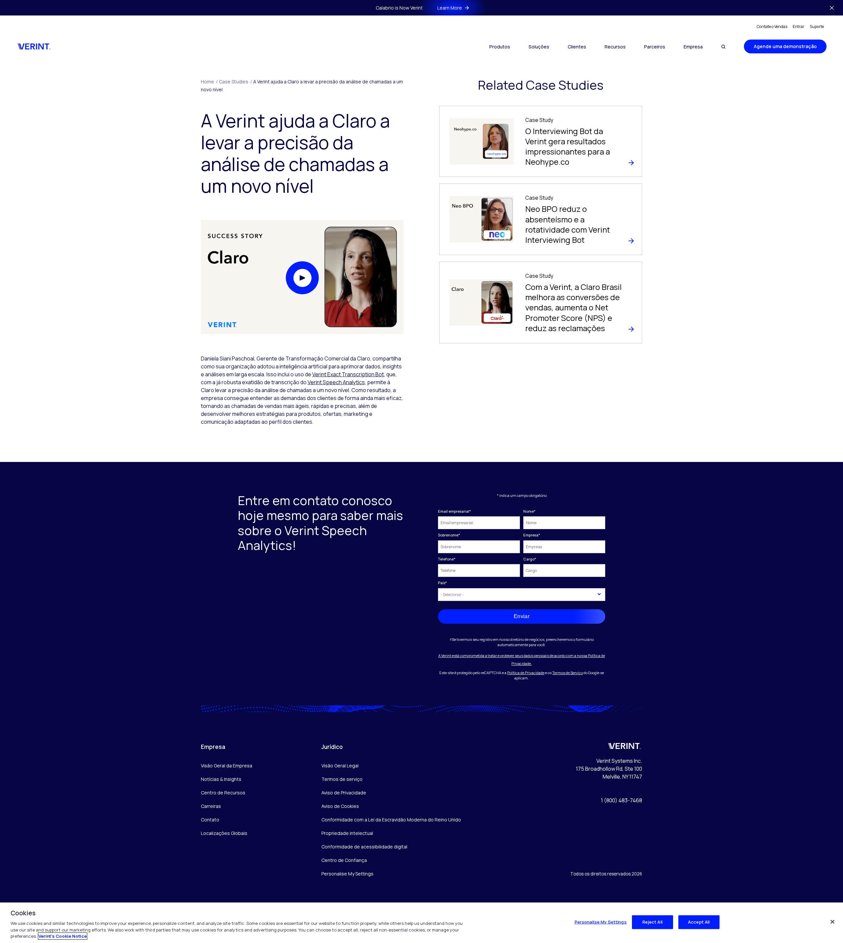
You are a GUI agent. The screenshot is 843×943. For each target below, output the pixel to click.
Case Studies (235, 81)
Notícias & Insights (221, 779)
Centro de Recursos (223, 792)
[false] (832, 922)
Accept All (699, 922)
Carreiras (211, 806)
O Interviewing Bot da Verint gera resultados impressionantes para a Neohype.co (567, 146)
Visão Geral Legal (340, 765)
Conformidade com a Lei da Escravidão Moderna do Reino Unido (391, 819)
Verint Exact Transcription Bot (348, 374)
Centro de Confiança (344, 860)
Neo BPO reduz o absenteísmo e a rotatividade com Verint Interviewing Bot (567, 224)
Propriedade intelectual (347, 833)
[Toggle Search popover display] (723, 46)
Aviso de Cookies (340, 806)
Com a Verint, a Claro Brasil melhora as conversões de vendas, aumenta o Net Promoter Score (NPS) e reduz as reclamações (573, 307)
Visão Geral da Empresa (226, 765)
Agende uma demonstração (785, 46)
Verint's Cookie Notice (63, 936)
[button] (302, 277)
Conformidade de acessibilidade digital (364, 846)
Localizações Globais (224, 833)
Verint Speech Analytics (336, 382)
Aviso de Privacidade (343, 792)
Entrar (798, 26)
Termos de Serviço (567, 672)
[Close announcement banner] (831, 8)
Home (209, 81)
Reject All (652, 922)
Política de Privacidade (525, 672)
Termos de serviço (342, 779)
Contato (210, 819)
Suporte (817, 26)
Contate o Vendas (772, 26)
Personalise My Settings (347, 874)
